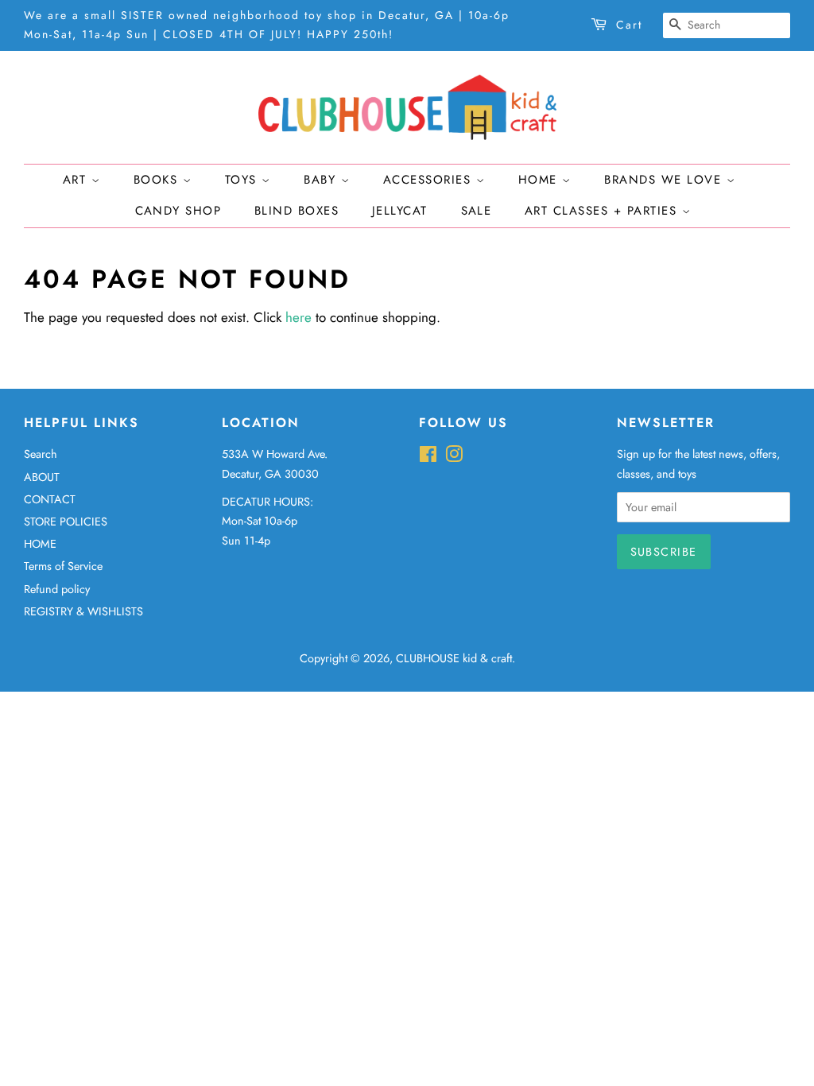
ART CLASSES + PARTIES (603, 210)
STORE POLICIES (65, 521)
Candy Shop (178, 210)
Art (77, 179)
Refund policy (57, 589)
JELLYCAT (400, 210)
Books (158, 179)
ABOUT (42, 477)
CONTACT (50, 499)
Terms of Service (63, 566)
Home (540, 179)
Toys (243, 179)
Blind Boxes (296, 210)
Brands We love (665, 179)
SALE (476, 210)
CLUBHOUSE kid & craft (454, 658)
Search (40, 454)
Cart (629, 25)
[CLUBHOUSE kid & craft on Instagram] (454, 457)
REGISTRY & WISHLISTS (83, 611)
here (298, 317)
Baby (322, 179)
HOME (40, 544)
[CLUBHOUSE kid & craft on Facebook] (428, 457)
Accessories (429, 179)
